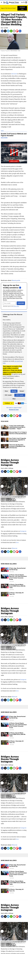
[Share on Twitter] (5, 31)
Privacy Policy (16, 306)
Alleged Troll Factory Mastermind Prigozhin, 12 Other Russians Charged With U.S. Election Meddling (14, 19)
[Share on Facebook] (2, 31)
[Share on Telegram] (8, 31)
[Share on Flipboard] (17, 31)
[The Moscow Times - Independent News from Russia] (11, 2)
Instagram (23, 531)
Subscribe (21, 303)
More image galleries (9, 564)
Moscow (14, 548)
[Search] (24, 2)
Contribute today (22, 8)
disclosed (14, 73)
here (17, 542)
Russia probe (16, 280)
